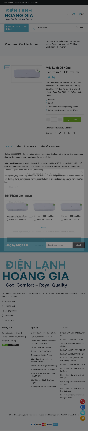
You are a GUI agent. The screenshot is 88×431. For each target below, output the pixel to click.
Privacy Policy (52, 237)
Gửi (44, 245)
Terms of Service (65, 237)
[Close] (82, 177)
